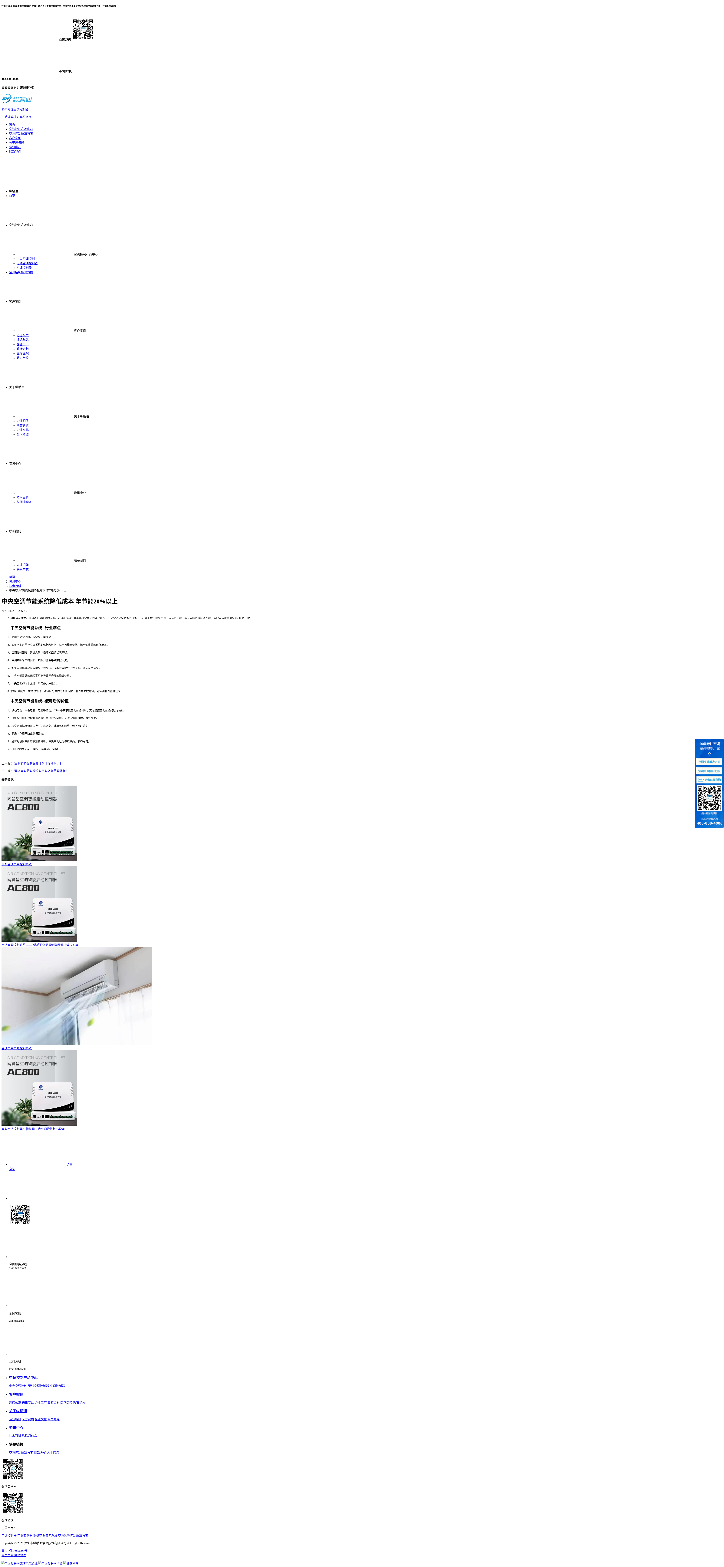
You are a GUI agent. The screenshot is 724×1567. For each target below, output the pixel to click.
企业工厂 (23, 344)
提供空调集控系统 (45, 1535)
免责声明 (8, 1555)
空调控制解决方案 (21, 133)
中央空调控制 (26, 258)
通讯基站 (23, 339)
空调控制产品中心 (21, 129)
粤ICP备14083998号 (14, 1550)
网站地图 (20, 1555)
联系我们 (15, 151)
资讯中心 (15, 147)
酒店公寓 (23, 335)
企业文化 (23, 430)
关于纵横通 (16, 142)
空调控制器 (24, 267)
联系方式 (23, 569)
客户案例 (15, 138)
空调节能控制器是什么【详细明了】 (38, 763)
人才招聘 (23, 565)
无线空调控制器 (27, 263)
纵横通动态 (24, 502)
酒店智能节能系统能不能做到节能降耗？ (41, 771)
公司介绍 (23, 434)
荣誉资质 (23, 425)
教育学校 (23, 358)
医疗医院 (23, 353)
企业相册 (23, 420)
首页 (12, 124)
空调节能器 (24, 1535)
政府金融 (23, 348)
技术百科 (23, 497)
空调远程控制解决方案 (73, 1535)
